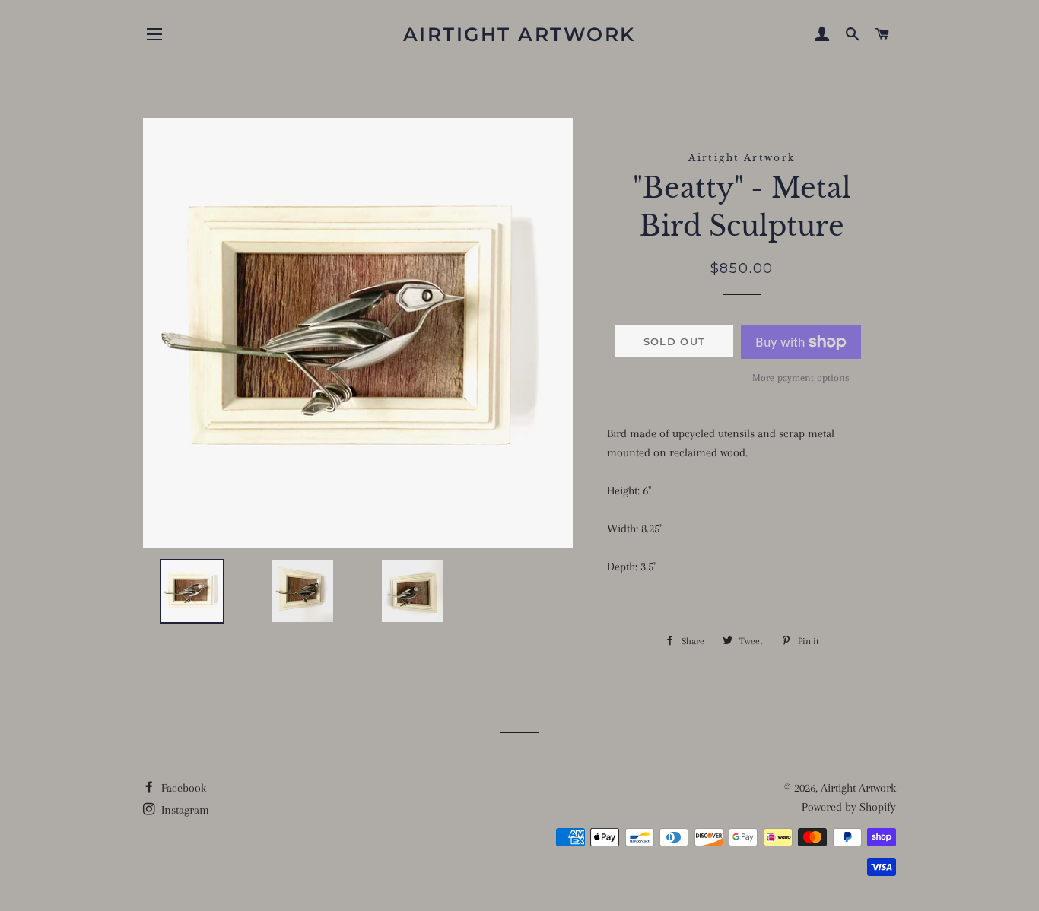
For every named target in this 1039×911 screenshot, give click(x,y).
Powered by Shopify (849, 807)
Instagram (183, 810)
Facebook (182, 788)
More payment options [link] (801, 377)
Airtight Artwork (519, 34)
